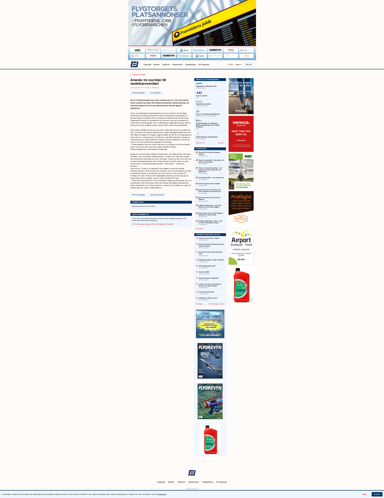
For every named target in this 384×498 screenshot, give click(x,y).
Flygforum (166, 65)
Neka (365, 494)
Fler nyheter (199, 228)
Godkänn (377, 494)
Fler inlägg (199, 304)
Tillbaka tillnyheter (139, 74)
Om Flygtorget (203, 65)
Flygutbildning (190, 65)
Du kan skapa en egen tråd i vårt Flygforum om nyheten (154, 224)
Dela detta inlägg (139, 93)
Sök (231, 64)
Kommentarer (157, 93)
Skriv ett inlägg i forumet (216, 304)
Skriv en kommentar (156, 195)
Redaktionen (155, 87)
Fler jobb (220, 143)
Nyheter (157, 65)
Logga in (238, 64)
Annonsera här (200, 143)
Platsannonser (177, 65)
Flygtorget (147, 65)
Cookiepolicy (161, 494)
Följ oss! (249, 64)
